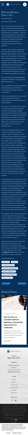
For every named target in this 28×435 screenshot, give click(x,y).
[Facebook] (12, 400)
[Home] (13, 4)
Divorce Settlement (9, 271)
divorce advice (7, 278)
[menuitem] (14, 423)
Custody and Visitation (10, 268)
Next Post (21, 283)
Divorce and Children (9, 274)
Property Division (8, 265)
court (5, 224)
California (6, 262)
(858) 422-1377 (8, 252)
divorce (23, 85)
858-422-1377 (14, 358)
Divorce (14, 262)
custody (18, 132)
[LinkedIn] (15, 400)
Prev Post (7, 283)
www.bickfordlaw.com (7, 258)
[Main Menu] (2, 4)
